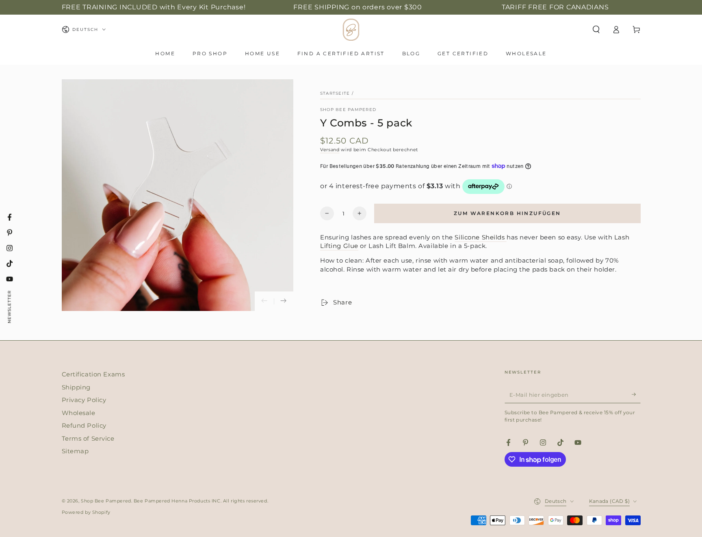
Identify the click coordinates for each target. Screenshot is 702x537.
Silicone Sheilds (481, 237)
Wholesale (78, 413)
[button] (596, 29)
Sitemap (75, 451)
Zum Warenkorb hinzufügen (507, 213)
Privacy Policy (84, 400)
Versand (330, 149)
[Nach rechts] (283, 301)
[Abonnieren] (636, 394)
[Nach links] (264, 301)
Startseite (335, 93)
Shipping (76, 387)
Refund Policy (84, 425)
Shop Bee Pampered (348, 109)
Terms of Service (88, 438)
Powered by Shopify (86, 512)
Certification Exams (93, 374)
